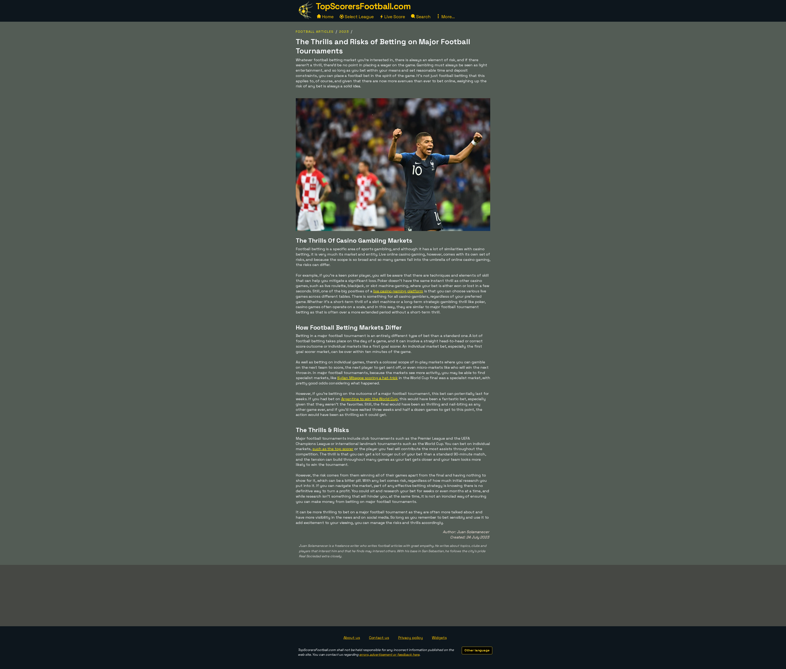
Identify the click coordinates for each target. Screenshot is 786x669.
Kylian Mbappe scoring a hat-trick (367, 377)
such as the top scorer (332, 448)
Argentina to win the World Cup (369, 398)
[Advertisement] (393, 595)
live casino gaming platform (398, 291)
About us (351, 637)
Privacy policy (410, 637)
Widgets (439, 637)
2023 (344, 31)
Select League (359, 16)
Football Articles (315, 31)
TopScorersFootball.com (363, 6)
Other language (477, 650)
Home (327, 16)
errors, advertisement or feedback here (389, 654)
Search (422, 16)
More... (447, 16)
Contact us (379, 637)
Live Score (394, 16)
